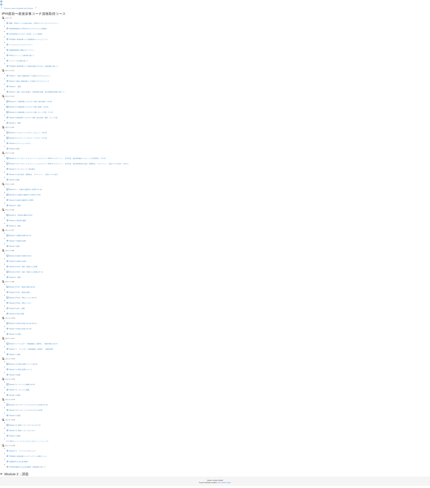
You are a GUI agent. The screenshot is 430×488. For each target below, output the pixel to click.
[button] (1, 2)
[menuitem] (1, 5)
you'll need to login (224, 482)
